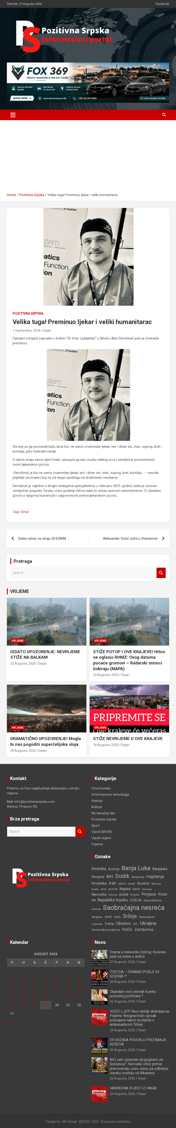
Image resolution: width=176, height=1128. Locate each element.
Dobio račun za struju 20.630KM (42, 538)
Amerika (98, 868)
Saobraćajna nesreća (134, 908)
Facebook (162, 4)
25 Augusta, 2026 (23, 663)
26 (34, 1005)
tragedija (96, 924)
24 (12, 1005)
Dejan (47, 330)
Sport (95, 825)
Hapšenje (155, 876)
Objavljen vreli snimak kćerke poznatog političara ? (133, 993)
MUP (103, 889)
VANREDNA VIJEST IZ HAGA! (133, 1088)
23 (79, 996)
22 (68, 996)
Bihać (25, 512)
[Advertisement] (88, 158)
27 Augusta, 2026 (122, 962)
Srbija (130, 916)
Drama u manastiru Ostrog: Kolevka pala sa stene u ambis (138, 954)
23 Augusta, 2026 (105, 675)
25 (23, 1005)
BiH (109, 876)
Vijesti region (101, 838)
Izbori (122, 883)
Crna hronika (100, 788)
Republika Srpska (113, 900)
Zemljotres (144, 929)
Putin (162, 894)
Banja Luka (135, 868)
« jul (10, 1022)
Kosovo (143, 883)
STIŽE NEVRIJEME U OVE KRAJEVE (128, 738)
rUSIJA (136, 900)
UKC (135, 924)
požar (123, 894)
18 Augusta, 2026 (105, 745)
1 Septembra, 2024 (26, 330)
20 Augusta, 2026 (23, 750)
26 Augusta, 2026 (122, 981)
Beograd (97, 877)
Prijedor (135, 894)
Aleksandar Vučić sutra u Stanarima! (130, 538)
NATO (136, 889)
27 (45, 1005)
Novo (100, 942)
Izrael (131, 883)
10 (12, 988)
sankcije (96, 909)
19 (34, 996)
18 (23, 996)
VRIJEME (19, 591)
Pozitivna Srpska (28, 313)
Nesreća (147, 889)
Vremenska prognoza (105, 929)
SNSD (117, 917)
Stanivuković (147, 917)
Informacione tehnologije (110, 794)
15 (68, 988)
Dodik (122, 876)
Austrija (113, 869)
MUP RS (113, 889)
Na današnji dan (103, 813)
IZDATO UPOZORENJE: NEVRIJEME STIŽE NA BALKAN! (45, 654)
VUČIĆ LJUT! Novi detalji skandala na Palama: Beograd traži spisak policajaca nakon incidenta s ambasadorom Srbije (139, 1018)
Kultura (96, 807)
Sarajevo (97, 917)
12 (34, 988)
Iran (112, 883)
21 (57, 996)
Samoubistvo (153, 900)
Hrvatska (99, 883)
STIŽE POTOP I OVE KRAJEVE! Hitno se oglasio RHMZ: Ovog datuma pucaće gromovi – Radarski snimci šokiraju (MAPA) (129, 660)
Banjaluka (159, 869)
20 (45, 996)
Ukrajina (148, 923)
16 (79, 988)
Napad (125, 889)
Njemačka (99, 894)
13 (45, 988)
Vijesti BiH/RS (101, 832)
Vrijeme (18, 640)
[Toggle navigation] (13, 115)
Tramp (109, 924)
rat (93, 900)
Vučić (127, 929)
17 (12, 996)
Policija (113, 894)
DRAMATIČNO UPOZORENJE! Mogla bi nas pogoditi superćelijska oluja (45, 741)
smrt (108, 917)
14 (57, 988)
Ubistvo (123, 923)
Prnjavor (149, 894)
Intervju (96, 801)
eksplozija (137, 877)
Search (161, 573)
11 (23, 988)
